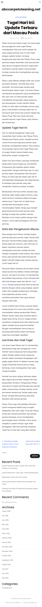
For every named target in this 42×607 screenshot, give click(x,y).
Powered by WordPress (12, 603)
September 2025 (7, 560)
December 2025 (7, 547)
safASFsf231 (28, 38)
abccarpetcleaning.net (21, 9)
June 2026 (5, 520)
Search (4, 453)
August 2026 (6, 511)
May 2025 (5, 578)
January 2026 (6, 542)
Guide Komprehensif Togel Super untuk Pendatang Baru (20, 473)
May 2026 (5, 525)
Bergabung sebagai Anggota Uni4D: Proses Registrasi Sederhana (10, 444)
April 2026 (5, 529)
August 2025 (6, 564)
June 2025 (5, 573)
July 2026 (5, 516)
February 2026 (6, 538)
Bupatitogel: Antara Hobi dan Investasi (14, 477)
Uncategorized (21, 17)
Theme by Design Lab (30, 603)
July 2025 (5, 569)
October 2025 (6, 556)
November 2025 (7, 551)
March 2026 (6, 533)
